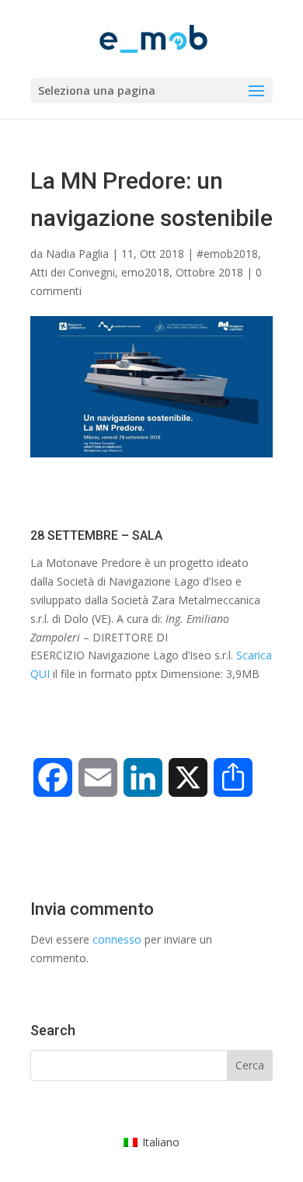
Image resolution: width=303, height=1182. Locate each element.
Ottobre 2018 (209, 272)
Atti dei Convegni (72, 272)
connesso (116, 939)
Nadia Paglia (77, 253)
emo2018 (145, 272)
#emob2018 (227, 253)
